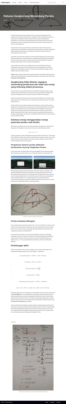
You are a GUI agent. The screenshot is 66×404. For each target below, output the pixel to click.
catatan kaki (51, 174)
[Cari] (63, 2)
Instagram (52, 402)
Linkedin (58, 402)
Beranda (14, 2)
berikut (48, 42)
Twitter (46, 402)
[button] (27, 2)
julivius (7, 20)
